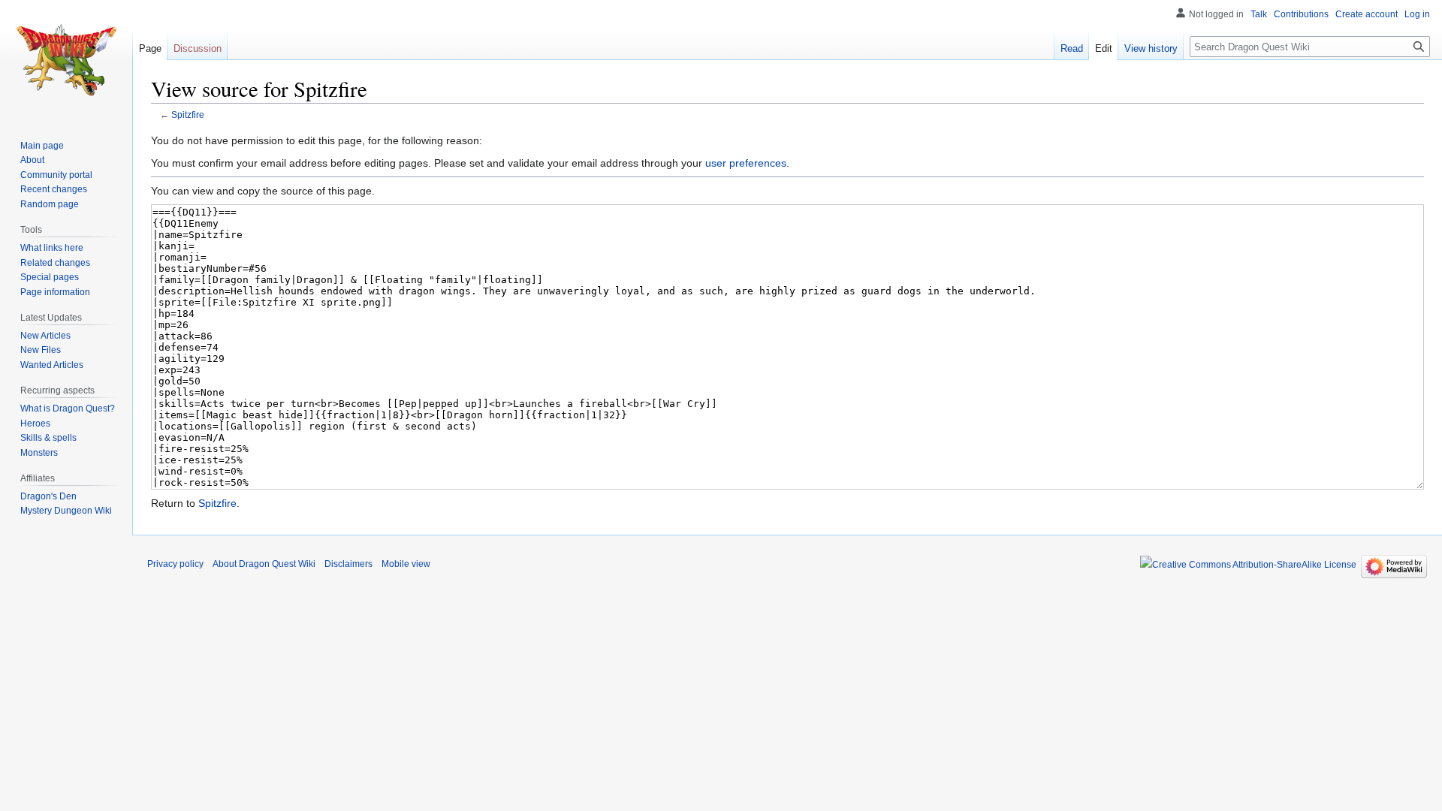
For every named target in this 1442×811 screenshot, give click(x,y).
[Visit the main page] (66, 60)
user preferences (745, 163)
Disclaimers (348, 564)
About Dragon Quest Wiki (264, 564)
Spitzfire (187, 114)
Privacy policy (175, 564)
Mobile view (406, 564)
